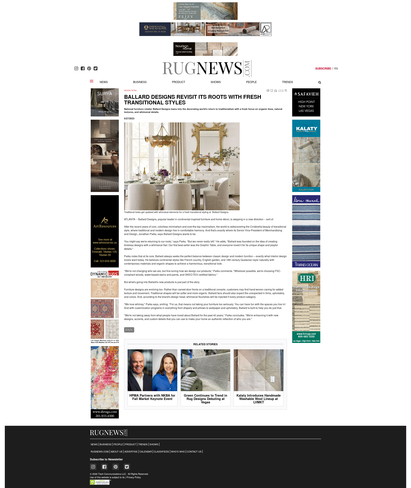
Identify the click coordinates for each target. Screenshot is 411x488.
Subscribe (323, 68)
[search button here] (319, 82)
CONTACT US (194, 451)
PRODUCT (130, 444)
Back (129, 330)
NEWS (94, 444)
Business (140, 82)
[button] (100, 483)
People (251, 82)
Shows (216, 82)
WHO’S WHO (178, 451)
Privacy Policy (134, 477)
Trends (287, 82)
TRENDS (143, 444)
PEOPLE (118, 444)
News (104, 82)
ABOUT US (116, 451)
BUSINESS (106, 444)
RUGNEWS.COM (100, 451)
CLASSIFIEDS (161, 451)
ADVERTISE (131, 451)
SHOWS (153, 444)
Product (178, 82)
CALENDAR (146, 451)
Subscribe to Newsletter (106, 459)
